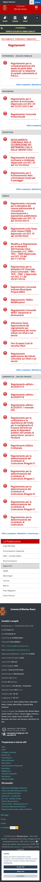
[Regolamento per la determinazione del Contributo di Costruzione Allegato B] (5, 485)
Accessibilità (5, 827)
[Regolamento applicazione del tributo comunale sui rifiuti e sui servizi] (5, 353)
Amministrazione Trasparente (13, 551)
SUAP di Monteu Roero (10, 801)
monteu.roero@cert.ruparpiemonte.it (17, 646)
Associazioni (6, 776)
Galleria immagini (8, 779)
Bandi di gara (7, 575)
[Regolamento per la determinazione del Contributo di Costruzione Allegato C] (5, 470)
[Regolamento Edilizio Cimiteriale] (5, 444)
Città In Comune (30, 841)
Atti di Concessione (10, 561)
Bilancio (6, 585)
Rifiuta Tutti (20, 871)
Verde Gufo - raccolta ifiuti (11, 796)
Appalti (5, 571)
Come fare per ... (7, 757)
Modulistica (6, 768)
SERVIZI (37, 2)
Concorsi (6, 580)
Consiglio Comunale (9, 752)
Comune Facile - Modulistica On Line (15, 804)
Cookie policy (8, 863)
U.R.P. (4, 749)
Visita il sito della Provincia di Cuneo (14, 790)
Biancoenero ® (15, 847)
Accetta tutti (20, 867)
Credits (3, 823)
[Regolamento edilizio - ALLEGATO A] (5, 383)
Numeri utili (6, 755)
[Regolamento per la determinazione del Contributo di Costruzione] (5, 516)
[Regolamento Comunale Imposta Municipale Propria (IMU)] (5, 286)
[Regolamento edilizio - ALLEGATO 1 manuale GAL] (5, 404)
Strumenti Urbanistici (9, 773)
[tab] (21, 55)
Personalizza (20, 876)
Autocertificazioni (8, 760)
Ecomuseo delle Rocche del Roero (14, 806)
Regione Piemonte (9, 2)
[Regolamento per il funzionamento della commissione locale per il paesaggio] (5, 172)
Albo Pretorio (6, 763)
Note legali (4, 815)
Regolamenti (7, 566)
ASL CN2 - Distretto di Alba (11, 798)
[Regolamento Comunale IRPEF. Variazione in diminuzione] (5, 309)
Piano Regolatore (9, 590)
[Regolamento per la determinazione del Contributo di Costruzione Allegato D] (5, 455)
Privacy (3, 819)
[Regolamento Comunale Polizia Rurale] (5, 113)
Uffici (3, 747)
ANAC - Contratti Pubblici (12, 556)
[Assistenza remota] (37, 841)
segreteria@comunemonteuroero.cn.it (18, 650)
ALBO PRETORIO (9, 546)
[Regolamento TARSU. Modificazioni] (5, 299)
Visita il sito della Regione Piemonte (14, 788)
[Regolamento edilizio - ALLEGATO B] (5, 394)
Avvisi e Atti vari (9, 595)
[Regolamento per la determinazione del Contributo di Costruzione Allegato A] (5, 501)
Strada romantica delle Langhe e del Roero (17, 809)
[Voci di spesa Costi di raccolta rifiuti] (5, 342)
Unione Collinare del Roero (11, 793)
